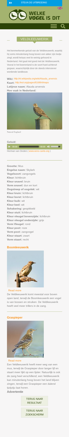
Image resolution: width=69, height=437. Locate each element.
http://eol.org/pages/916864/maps (32, 82)
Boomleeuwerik (18, 247)
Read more (14, 290)
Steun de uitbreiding (34, 2)
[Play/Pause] (9, 146)
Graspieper (14, 317)
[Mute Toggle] (48, 146)
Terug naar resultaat (34, 400)
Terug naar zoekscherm (35, 412)
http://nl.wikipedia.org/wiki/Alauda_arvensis (35, 78)
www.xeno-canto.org (39, 151)
